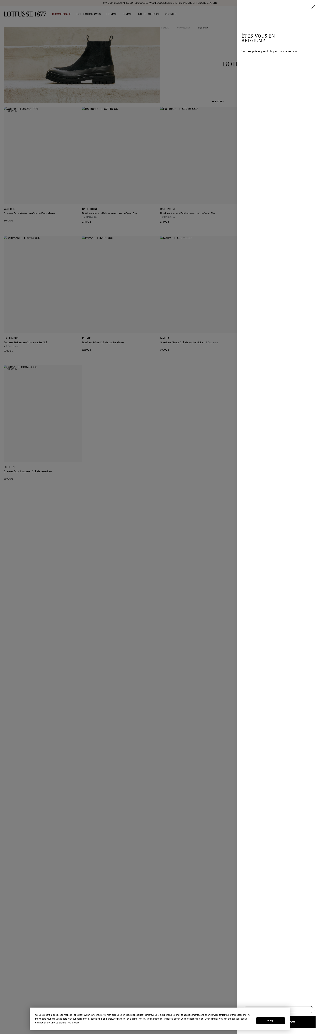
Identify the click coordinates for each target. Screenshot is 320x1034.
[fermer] (313, 6)
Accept (270, 1020)
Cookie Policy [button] (211, 1019)
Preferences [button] (73, 1022)
